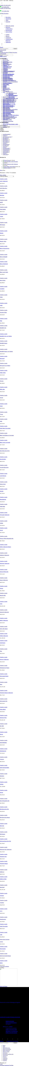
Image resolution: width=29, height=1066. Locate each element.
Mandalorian (3, 499)
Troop (1, 414)
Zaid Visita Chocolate (5, 428)
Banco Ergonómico (4, 248)
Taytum (2, 759)
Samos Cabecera (4, 659)
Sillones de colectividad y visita (10, 124)
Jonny (1, 941)
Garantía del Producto (11, 1022)
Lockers (7, 34)
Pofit (1, 603)
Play (1, 651)
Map (1, 320)
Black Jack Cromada (5, 442)
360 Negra (2, 224)
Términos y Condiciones (12, 1031)
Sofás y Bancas (6, 125)
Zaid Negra (2, 643)
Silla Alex (2, 195)
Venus (1, 588)
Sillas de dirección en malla (9, 98)
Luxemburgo (3, 475)
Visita (7, 20)
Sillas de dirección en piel (8, 99)
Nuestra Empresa (10, 1021)
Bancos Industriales (7, 64)
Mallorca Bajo (3, 879)
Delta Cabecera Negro (5, 547)
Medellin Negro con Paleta (6, 351)
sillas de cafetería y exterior (9, 96)
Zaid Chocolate (4, 926)
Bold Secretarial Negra (5, 956)
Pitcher (1, 381)
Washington (3, 919)
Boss (1, 684)
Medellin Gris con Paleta (6, 336)
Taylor (8, 160)
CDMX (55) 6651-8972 (5, 5)
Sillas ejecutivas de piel (8, 105)
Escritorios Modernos (7, 78)
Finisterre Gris (3, 856)
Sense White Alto (4, 571)
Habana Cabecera (4, 555)
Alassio (1, 233)
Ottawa (2, 895)
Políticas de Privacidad (11, 1029)
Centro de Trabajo (7, 67)
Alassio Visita (3, 241)
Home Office (9, 32)
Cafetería (5, 65)
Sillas (4, 92)
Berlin (1, 963)
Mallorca (2, 872)
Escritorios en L (6, 76)
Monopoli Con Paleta (5, 365)
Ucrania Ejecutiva (4, 467)
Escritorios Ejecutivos (7, 75)
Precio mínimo (3, 125)
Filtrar (2, 128)
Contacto (8, 1024)
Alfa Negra (2, 834)
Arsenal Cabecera (4, 612)
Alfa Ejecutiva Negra (5, 817)
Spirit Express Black (4, 767)
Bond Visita (2, 280)
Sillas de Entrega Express (8, 101)
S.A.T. (1, 911)
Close (1, 55)
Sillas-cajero (5, 115)
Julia (1, 934)
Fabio (1, 297)
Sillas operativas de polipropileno (10, 109)
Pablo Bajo (2, 506)
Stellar (1, 523)
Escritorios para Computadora (10, 81)
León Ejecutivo (14, 161)
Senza (1, 792)
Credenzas (8, 37)
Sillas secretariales (7, 113)
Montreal (2, 887)
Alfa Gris (2, 825)
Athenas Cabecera (4, 563)
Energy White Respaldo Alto (6, 538)
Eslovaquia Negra (4, 676)
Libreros (7, 36)
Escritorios (5, 73)
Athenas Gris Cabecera (5, 849)
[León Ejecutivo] (7, 161)
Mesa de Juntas (6, 88)
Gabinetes (8, 42)
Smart (1, 397)
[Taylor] (5, 160)
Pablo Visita (3, 372)
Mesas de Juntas (10, 26)
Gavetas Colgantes (7, 83)
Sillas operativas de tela (8, 110)
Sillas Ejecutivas (9, 91)
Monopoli (2, 358)
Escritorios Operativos (8, 79)
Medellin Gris (3, 328)
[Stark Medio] (6, 166)
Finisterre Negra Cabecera (6, 692)
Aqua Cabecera (4, 580)
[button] (3, 178)
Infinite (1, 784)
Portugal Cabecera (4, 515)
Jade (1, 305)
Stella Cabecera (4, 636)
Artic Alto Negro (4, 628)
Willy (1, 421)
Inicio (1, 170)
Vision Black (3, 709)
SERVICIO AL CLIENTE (7, 1026)
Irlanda (1, 491)
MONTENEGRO (3, 742)
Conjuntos (5, 69)
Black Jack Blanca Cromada (7, 435)
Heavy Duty (3, 484)
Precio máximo (3, 127)
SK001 (9, 168)
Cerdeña (2, 288)
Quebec (2, 902)
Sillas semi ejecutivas (8, 121)
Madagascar (3, 751)
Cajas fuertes (6, 66)
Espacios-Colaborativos (9, 28)
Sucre (1, 530)
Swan (1, 406)
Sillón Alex (2, 389)
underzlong (5, 119)
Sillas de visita (6, 103)
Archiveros (5, 61)
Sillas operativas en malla (8, 112)
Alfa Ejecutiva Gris (4, 809)
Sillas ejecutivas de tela (8, 107)
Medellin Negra (3, 343)
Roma (1, 734)
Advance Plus (3, 717)
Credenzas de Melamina (9, 39)
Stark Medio (12, 166)
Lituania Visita (3, 312)
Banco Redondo (4, 264)
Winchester (3, 948)
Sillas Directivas (6, 104)
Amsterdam (3, 459)
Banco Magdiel (3, 256)
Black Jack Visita (4, 272)
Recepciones (9, 30)
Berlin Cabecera (4, 620)
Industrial (8, 21)
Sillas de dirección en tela (8, 100)
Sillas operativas (6, 108)
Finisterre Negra (4, 863)
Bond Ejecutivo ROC (5, 451)
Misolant (2, 776)
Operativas (8, 18)
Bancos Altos (6, 60)
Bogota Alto (3, 595)
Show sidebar (3, 175)
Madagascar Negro (4, 667)
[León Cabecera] (7, 164)
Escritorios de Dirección (8, 74)
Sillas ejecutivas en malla (11, 95)
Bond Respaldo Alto (4, 801)
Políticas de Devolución (11, 1032)
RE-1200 (2, 726)
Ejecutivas (8, 17)
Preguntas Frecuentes (11, 1028)
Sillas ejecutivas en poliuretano (12, 93)
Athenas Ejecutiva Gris (5, 841)
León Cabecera (14, 164)
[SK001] (5, 168)
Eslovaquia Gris (3, 701)
